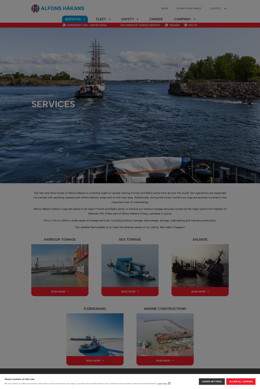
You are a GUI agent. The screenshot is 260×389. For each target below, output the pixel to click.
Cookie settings (212, 381)
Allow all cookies (240, 381)
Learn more (162, 383)
